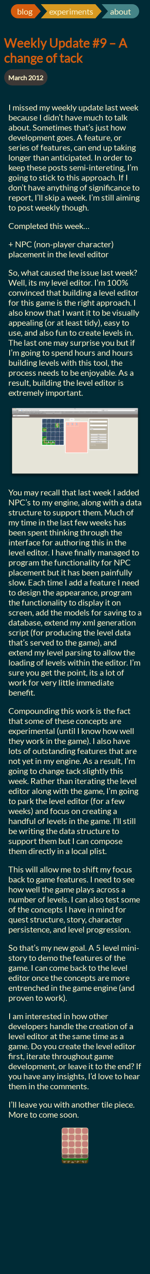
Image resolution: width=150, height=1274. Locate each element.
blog (24, 11)
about (120, 11)
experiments (71, 11)
